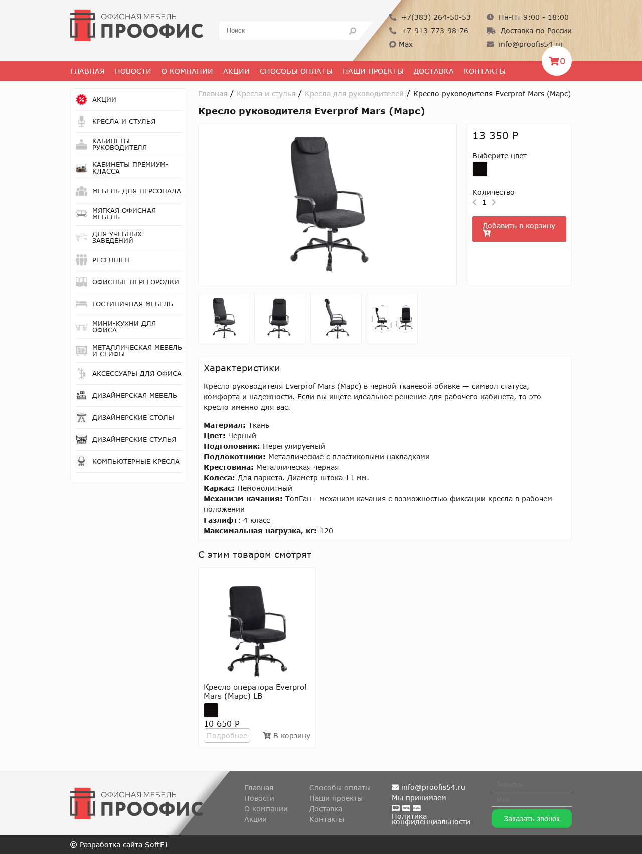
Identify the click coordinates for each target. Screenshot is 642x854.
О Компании (187, 71)
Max (404, 44)
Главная (87, 71)
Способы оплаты (296, 71)
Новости (133, 71)
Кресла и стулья (266, 93)
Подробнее (227, 735)
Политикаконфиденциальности (431, 819)
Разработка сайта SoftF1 (123, 844)
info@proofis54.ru (529, 44)
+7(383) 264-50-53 (435, 17)
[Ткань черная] (480, 169)
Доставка (434, 71)
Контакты (485, 71)
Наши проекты (373, 71)
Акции (236, 71)
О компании (266, 808)
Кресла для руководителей (354, 93)
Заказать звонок (532, 818)
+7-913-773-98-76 (433, 30)
